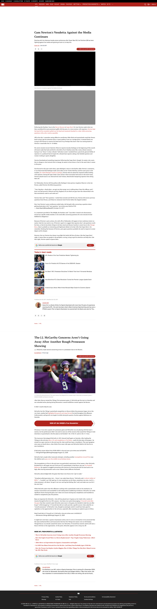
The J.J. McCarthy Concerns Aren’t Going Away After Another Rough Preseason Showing (63, 535)
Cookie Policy (58, 597)
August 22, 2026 (63, 452)
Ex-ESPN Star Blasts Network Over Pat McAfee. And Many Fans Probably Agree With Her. (63, 545)
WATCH (103, 4)
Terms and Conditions (89, 597)
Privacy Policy (45, 597)
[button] (77, 4)
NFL (36, 4)
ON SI (2, 1)
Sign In (154, 4)
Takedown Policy (73, 597)
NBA (47, 4)
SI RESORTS (34, 1)
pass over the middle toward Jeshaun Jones (57, 459)
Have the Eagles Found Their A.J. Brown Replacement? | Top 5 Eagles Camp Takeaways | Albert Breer (65, 539)
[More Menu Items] (112, 4)
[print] (44, 315)
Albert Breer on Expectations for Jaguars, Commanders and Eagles (56, 542)
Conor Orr (37, 45)
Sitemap (44, 599)
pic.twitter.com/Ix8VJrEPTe (78, 450)
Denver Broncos (60, 127)
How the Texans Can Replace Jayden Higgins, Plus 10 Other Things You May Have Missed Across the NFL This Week (65, 549)
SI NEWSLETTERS (18, 1)
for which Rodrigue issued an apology (51, 172)
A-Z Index (57, 599)
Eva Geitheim (37, 353)
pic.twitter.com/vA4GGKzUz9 (73, 513)
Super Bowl (69, 127)
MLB (51, 4)
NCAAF (56, 4)
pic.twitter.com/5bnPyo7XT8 (67, 206)
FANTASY (69, 4)
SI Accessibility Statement (108, 597)
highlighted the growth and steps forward (60, 413)
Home (35, 323)
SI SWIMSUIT (8, 1)
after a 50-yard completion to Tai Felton (60, 440)
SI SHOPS (41, 1)
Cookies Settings (88, 599)
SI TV (108, 4)
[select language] (149, 4)
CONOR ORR (45, 303)
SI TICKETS (27, 1)
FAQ (70, 599)
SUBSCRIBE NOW (49, 1)
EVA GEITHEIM (46, 567)
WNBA (62, 4)
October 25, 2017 (59, 208)
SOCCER (42, 4)
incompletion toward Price (82, 457)
